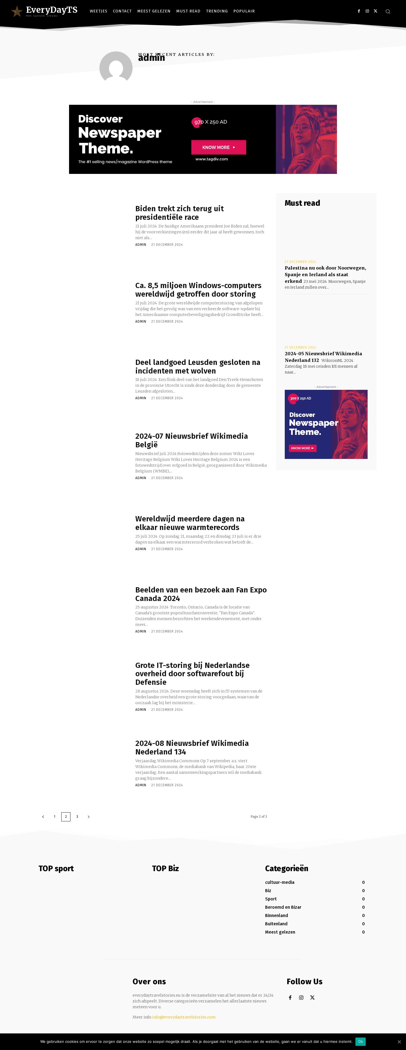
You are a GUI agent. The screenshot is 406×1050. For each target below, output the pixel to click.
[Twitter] (375, 11)
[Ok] (399, 1041)
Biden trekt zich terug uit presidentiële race (179, 213)
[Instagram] (367, 11)
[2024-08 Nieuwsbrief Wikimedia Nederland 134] (84, 763)
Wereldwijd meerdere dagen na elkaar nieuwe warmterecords (190, 523)
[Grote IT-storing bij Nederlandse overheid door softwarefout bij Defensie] (84, 686)
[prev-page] (43, 816)
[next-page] (88, 816)
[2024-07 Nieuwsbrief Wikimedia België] (84, 456)
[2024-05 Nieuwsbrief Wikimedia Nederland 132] (326, 319)
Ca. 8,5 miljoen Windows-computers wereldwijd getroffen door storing (198, 290)
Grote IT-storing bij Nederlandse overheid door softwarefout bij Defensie (192, 674)
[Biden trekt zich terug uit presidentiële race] (84, 225)
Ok (360, 1041)
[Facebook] (359, 11)
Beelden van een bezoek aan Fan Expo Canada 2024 (201, 594)
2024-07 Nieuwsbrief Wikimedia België (191, 440)
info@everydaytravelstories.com (184, 1017)
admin (140, 245)
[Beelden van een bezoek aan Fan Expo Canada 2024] (84, 609)
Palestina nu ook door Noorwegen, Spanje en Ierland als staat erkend (325, 274)
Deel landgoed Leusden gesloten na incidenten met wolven (197, 366)
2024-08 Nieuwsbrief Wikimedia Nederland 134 (192, 747)
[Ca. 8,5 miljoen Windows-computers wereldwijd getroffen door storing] (84, 302)
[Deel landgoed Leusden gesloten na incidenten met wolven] (84, 379)
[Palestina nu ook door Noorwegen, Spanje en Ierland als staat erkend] (326, 233)
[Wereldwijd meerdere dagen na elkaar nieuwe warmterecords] (84, 532)
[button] (387, 11)
